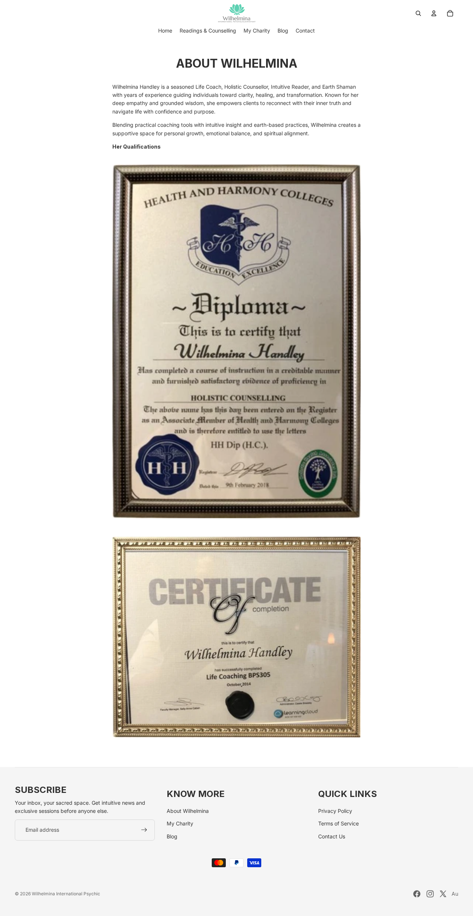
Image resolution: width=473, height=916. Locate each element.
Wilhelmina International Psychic (66, 893)
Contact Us (331, 836)
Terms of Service (338, 823)
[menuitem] (165, 31)
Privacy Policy (335, 811)
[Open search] (418, 13)
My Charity (180, 823)
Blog (172, 836)
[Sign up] (144, 830)
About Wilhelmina (188, 811)
